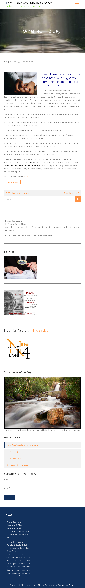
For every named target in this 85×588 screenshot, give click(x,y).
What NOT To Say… (15, 458)
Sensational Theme (66, 585)
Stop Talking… (70, 193)
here (26, 177)
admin (13, 62)
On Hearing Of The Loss (18, 193)
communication (12, 182)
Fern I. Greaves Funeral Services (29, 3)
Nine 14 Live (40, 330)
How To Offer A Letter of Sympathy (23, 445)
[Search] (78, 199)
